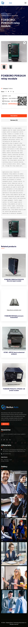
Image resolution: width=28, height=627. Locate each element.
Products (8, 13)
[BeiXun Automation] (6, 3)
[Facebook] (6, 91)
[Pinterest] (10, 91)
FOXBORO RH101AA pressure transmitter (14, 316)
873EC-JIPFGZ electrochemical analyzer (14, 353)
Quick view (23, 259)
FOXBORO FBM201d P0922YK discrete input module (14, 280)
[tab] (14, 115)
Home (2, 13)
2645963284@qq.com (14, 103)
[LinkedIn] (13, 91)
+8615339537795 (7, 453)
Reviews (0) (14, 120)
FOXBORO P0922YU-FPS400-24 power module (14, 389)
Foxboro (10, 88)
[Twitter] (8, 91)
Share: (3, 91)
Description (14, 115)
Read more (23, 256)
